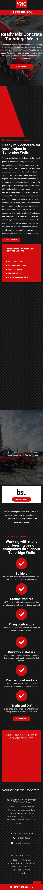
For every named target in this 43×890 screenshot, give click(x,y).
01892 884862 (21, 12)
